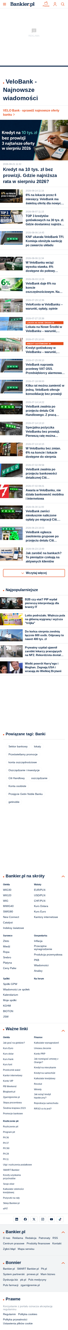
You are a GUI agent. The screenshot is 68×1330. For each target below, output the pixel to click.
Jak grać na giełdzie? (14, 1043)
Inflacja (38, 940)
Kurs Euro (40, 911)
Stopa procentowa (12, 1102)
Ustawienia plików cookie (18, 1323)
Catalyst (8, 922)
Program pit (9, 1132)
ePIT (5, 1208)
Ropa (6, 951)
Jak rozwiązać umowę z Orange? (46, 1061)
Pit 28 (6, 1153)
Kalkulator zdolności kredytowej (13, 1191)
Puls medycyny (37, 1279)
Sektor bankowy (18, 746)
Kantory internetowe (46, 916)
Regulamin (9, 1314)
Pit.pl (44, 1268)
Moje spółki (9, 1000)
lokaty (37, 746)
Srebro (7, 957)
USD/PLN (39, 895)
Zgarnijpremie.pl (11, 1097)
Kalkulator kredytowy (44, 1078)
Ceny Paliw (9, 968)
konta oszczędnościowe (22, 762)
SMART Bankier (11, 1170)
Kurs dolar (8, 1053)
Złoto (6, 940)
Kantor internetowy (12, 1075)
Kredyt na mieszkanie (45, 1067)
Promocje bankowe (13, 1113)
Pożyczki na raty (11, 1198)
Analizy (38, 970)
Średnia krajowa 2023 (14, 1108)
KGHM (7, 1005)
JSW (5, 1016)
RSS (55, 1237)
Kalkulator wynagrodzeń (46, 1043)
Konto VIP (8, 1081)
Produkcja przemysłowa (48, 954)
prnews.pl (32, 1274)
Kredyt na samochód (44, 1073)
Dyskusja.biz (10, 1279)
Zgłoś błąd (9, 1248)
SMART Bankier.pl (28, 1268)
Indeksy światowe (13, 927)
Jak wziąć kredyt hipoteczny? (42, 1096)
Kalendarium (10, 994)
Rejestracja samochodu (46, 1103)
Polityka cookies (27, 1314)
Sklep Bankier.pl (11, 1203)
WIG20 (7, 895)
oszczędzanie (39, 778)
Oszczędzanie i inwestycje (24, 770)
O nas (6, 1237)
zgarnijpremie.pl (30, 1285)
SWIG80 (8, 911)
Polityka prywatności (15, 1319)
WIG (5, 900)
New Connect (11, 916)
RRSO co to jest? (43, 1108)
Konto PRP (39, 1053)
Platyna (7, 962)
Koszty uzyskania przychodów (12, 1177)
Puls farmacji (10, 1285)
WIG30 (7, 889)
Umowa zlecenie (42, 1048)
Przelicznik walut (11, 1070)
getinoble (13, 801)
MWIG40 (8, 906)
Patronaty (44, 1237)
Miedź (6, 946)
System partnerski (14, 1274)
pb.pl (23, 1279)
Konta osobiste (17, 786)
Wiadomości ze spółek (16, 989)
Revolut (38, 1084)
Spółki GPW (10, 983)
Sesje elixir (8, 1184)
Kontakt (56, 1243)
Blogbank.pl (9, 1091)
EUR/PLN (39, 889)
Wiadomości (41, 965)
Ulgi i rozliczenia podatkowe (17, 1164)
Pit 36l (6, 1148)
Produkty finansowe (38, 1243)
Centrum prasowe (13, 1243)
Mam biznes (48, 1274)
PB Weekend (9, 1086)
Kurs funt (7, 1064)
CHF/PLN (39, 900)
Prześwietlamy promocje (23, 754)
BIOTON (8, 1011)
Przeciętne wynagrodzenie (43, 948)
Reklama (17, 1237)
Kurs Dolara (41, 906)
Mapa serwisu (26, 1248)
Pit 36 (6, 1137)
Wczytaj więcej (36, 573)
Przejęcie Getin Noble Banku (25, 793)
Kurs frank (8, 1059)
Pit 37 (6, 1143)
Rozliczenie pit (10, 1126)
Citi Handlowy (16, 778)
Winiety (38, 1089)
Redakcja (30, 1237)
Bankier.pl (9, 1268)
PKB (36, 960)
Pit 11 (6, 1159)
